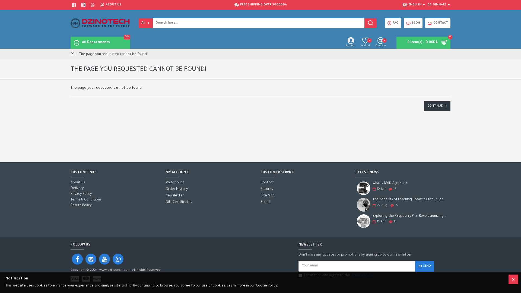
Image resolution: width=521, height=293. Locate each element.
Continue (435, 106)
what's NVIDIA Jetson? (390, 183)
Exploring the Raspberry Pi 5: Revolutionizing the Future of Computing (410, 216)
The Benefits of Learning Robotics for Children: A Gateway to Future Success (410, 200)
